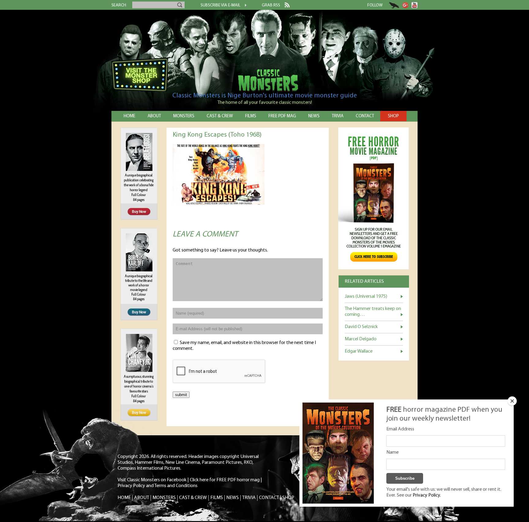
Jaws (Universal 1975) (366, 296)
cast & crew (220, 116)
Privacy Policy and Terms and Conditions (157, 485)
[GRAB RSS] (285, 6)
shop (393, 116)
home (129, 116)
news (314, 116)
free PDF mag (282, 116)
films (250, 116)
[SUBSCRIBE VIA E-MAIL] (243, 5)
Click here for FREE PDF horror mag (225, 480)
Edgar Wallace (359, 351)
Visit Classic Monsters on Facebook (152, 480)
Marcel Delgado (361, 339)
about (154, 116)
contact (365, 116)
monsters (183, 116)
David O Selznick (361, 326)
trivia (337, 116)
